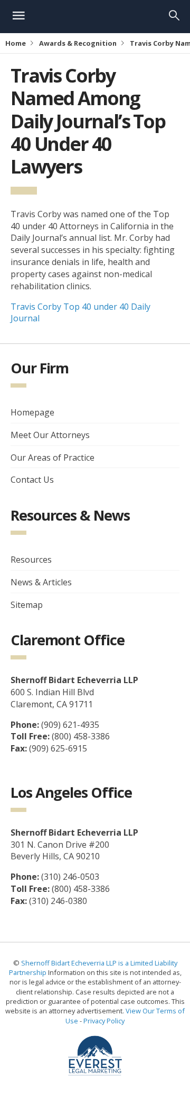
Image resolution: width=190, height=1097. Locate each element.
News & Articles (41, 582)
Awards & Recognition (78, 43)
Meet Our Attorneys (50, 435)
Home (15, 43)
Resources (31, 559)
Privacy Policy (104, 1020)
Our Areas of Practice (52, 457)
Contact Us (32, 479)
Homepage (32, 412)
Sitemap (27, 605)
